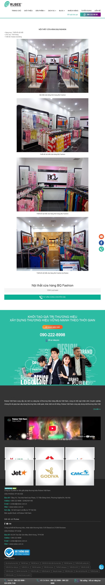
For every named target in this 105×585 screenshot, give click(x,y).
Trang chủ (16, 10)
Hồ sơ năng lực (53, 340)
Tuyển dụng (86, 10)
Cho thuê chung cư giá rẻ (23, 575)
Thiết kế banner (68, 563)
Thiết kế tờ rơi (25, 567)
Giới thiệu (28, 10)
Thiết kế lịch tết (73, 567)
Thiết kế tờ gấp (34, 571)
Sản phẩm (40, 10)
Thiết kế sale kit (45, 571)
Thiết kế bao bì (35, 563)
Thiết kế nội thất (84, 567)
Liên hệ (98, 10)
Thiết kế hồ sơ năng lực (12, 567)
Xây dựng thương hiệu (11, 563)
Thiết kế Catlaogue (61, 567)
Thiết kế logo (24, 563)
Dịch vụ (51, 10)
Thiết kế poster (9, 571)
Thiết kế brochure (48, 567)
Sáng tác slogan (57, 571)
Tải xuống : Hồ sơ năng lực (90, 580)
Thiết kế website (36, 567)
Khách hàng (73, 10)
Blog (61, 10)
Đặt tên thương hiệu (22, 571)
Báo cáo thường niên (81, 571)
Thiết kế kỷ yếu (69, 571)
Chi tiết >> (97, 409)
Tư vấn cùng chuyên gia (54, 297)
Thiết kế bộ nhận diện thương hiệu (51, 563)
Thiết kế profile (9, 575)
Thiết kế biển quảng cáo (82, 563)
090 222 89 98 (92, 15)
